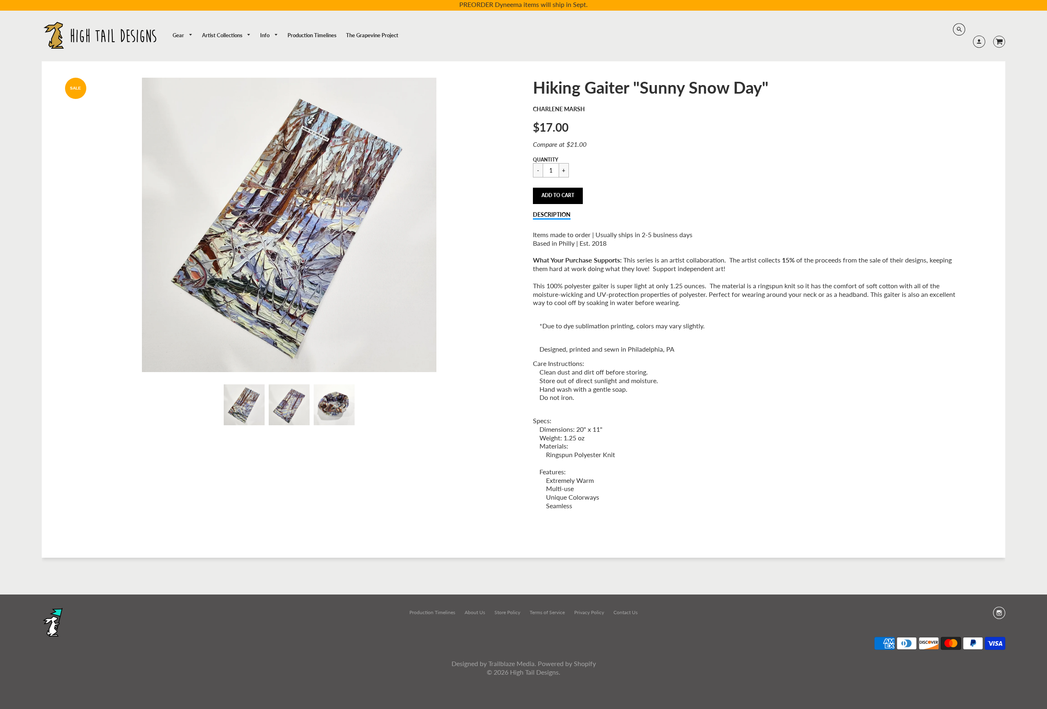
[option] (289, 225)
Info (265, 35)
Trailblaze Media (511, 663)
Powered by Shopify (567, 663)
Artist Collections (223, 35)
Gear (179, 35)
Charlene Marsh (559, 108)
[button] (558, 196)
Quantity (545, 160)
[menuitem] (183, 35)
